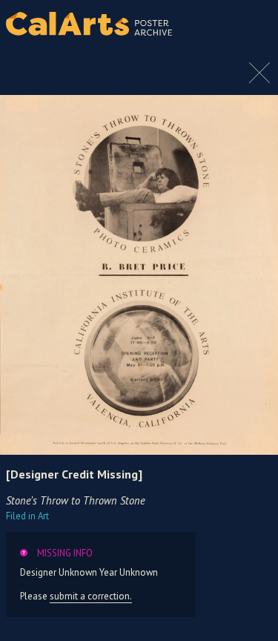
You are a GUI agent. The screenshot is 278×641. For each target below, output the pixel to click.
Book (251, 37)
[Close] (259, 80)
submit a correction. (91, 596)
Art (27, 516)
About (254, 24)
